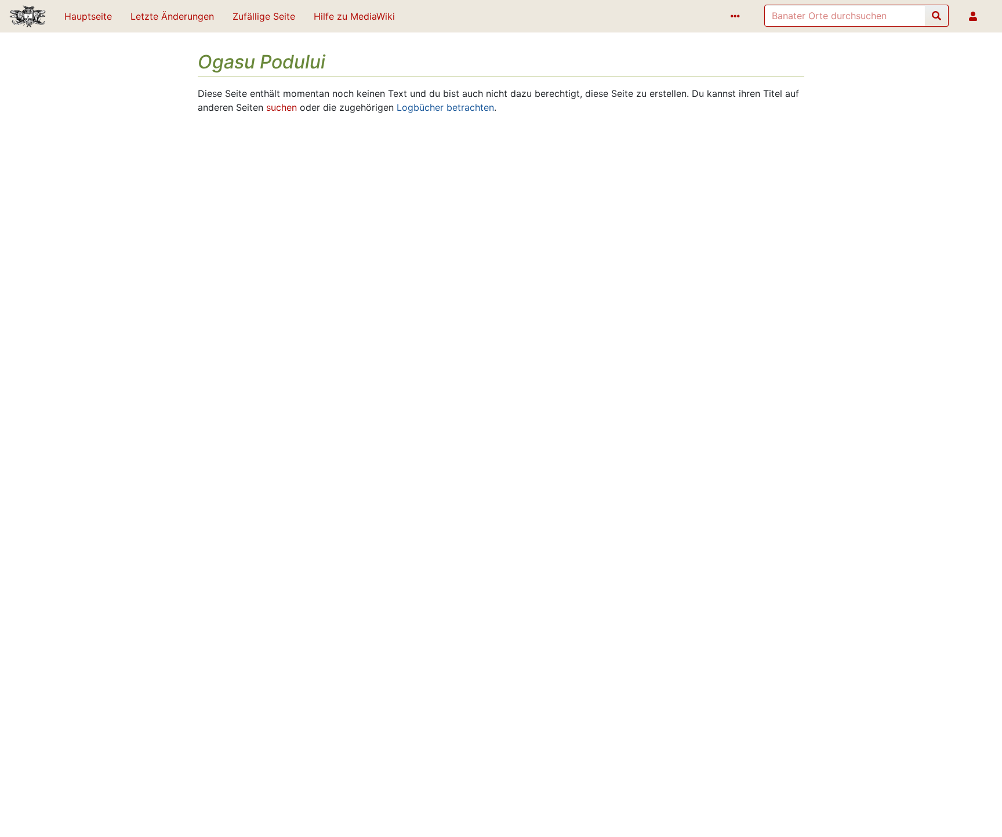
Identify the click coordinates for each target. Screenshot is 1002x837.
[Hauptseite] (27, 17)
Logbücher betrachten (445, 107)
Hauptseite (88, 16)
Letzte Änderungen (172, 16)
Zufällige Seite (264, 16)
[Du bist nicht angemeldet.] (975, 16)
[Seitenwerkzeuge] (737, 16)
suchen (281, 107)
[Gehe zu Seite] (937, 16)
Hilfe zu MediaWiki (354, 16)
